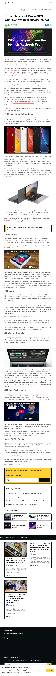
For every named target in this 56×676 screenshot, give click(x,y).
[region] (28, 670)
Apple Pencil (33, 537)
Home (6, 10)
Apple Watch (12, 537)
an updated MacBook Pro (11, 70)
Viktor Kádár (16, 464)
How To (6, 650)
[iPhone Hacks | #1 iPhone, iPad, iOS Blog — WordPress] (8, 3)
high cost (7, 220)
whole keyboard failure (21, 65)
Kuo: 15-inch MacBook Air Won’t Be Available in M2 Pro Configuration (24, 493)
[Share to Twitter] (48, 25)
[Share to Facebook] (46, 25)
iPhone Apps (7, 647)
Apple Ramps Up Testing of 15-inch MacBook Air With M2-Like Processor (25, 497)
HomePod (43, 537)
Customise (40, 670)
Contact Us (6, 641)
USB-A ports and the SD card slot (14, 63)
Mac (11, 10)
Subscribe (44, 480)
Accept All (50, 670)
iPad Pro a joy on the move (21, 456)
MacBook (16, 10)
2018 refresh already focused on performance (38, 396)
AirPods (22, 537)
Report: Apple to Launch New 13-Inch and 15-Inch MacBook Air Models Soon (26, 500)
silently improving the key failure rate (23, 103)
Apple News (7, 644)
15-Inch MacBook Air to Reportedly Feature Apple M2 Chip (21, 504)
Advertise (6, 653)
